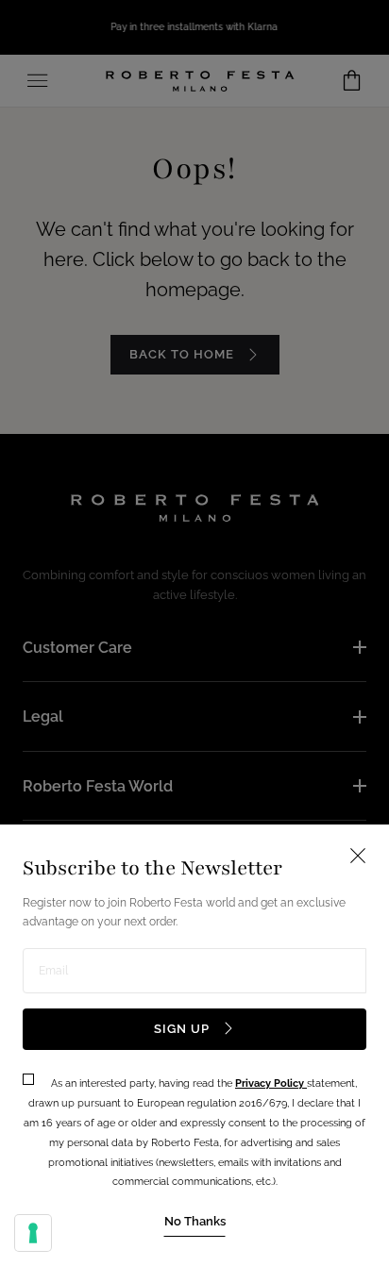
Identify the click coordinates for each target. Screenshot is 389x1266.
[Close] (194, 633)
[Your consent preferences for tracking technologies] (33, 1233)
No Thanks (195, 1221)
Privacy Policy (271, 1083)
